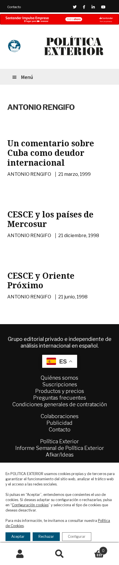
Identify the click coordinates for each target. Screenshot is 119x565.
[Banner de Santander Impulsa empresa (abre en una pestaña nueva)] (59, 19)
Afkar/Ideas (60, 455)
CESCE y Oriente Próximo (41, 280)
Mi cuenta (20, 554)
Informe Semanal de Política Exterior (59, 448)
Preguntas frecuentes (59, 398)
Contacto (14, 7)
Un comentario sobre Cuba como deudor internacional (50, 153)
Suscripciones (59, 384)
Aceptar (18, 536)
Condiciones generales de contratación (59, 404)
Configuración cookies (30, 505)
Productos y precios (59, 391)
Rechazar (46, 536)
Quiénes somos (59, 378)
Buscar (59, 554)
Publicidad (59, 423)
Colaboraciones (60, 416)
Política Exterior (59, 441)
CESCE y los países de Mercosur (50, 219)
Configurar (76, 536)
